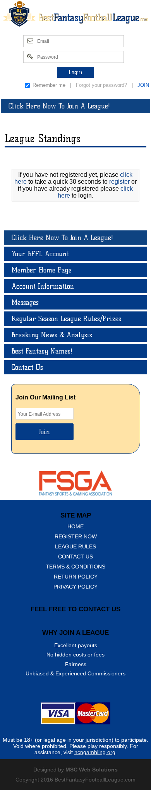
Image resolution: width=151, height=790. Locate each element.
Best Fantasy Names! (42, 351)
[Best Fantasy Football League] (75, 13)
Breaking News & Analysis (52, 335)
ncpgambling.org (94, 752)
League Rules (75, 546)
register (119, 181)
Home (75, 526)
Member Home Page (42, 270)
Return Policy (76, 576)
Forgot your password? (101, 85)
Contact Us (27, 367)
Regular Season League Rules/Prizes (66, 319)
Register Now (76, 536)
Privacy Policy (75, 587)
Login (75, 72)
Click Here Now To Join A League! (59, 106)
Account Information (43, 286)
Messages (25, 302)
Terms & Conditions (75, 566)
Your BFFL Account (40, 254)
